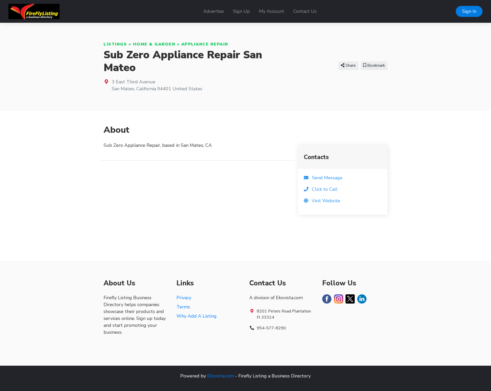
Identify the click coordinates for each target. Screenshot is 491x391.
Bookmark (375, 65)
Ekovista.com (220, 376)
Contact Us (305, 11)
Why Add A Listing (196, 316)
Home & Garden (154, 44)
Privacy (183, 298)
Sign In (469, 11)
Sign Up (241, 11)
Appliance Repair (204, 44)
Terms (183, 307)
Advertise (213, 11)
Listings (115, 44)
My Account (271, 11)
